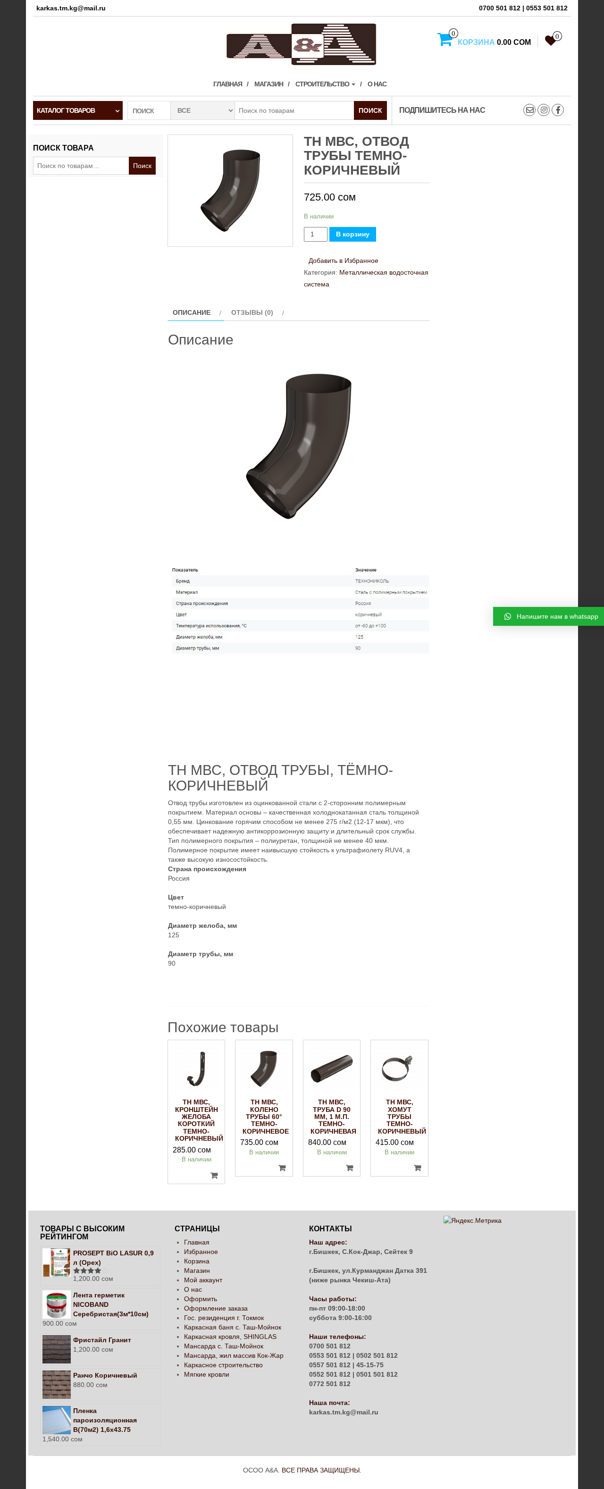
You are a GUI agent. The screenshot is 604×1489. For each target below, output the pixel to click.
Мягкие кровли (206, 1374)
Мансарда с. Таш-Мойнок (223, 1346)
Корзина (197, 1261)
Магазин (268, 84)
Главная (227, 84)
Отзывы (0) (252, 312)
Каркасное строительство (223, 1365)
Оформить (200, 1299)
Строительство (323, 84)
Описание (191, 312)
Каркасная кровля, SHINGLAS (230, 1336)
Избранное (201, 1251)
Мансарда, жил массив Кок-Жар (234, 1355)
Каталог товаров (66, 110)
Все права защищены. (321, 1470)
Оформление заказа (216, 1308)
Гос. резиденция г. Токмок (224, 1317)
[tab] (196, 312)
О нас (377, 84)
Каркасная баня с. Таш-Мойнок (232, 1327)
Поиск (370, 110)
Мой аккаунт (203, 1280)
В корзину (352, 234)
